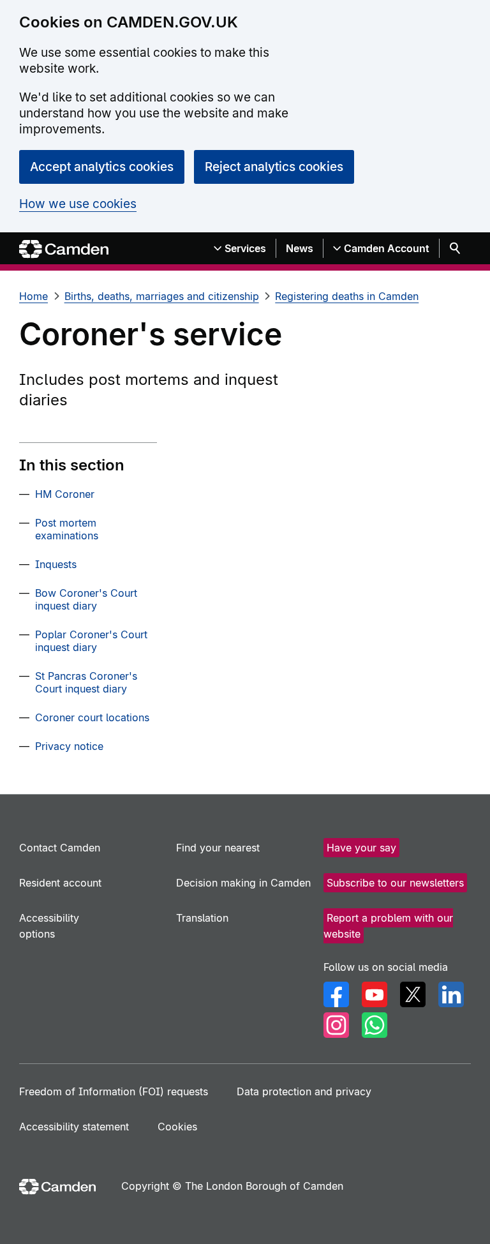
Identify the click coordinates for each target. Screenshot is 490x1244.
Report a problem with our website (388, 925)
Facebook (336, 994)
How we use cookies (78, 204)
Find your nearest (218, 847)
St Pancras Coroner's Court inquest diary (86, 682)
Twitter (413, 994)
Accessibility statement (74, 1126)
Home (33, 296)
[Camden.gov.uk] (63, 249)
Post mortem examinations (66, 529)
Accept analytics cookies (102, 167)
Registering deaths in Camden (347, 296)
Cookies (177, 1126)
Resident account (60, 882)
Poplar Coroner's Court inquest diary (91, 641)
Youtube (374, 994)
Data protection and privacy (304, 1091)
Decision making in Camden (243, 882)
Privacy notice (69, 746)
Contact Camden (59, 847)
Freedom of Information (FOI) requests (113, 1091)
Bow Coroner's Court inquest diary (86, 599)
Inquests (56, 564)
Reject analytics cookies (274, 167)
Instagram (336, 1025)
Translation (202, 917)
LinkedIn (451, 994)
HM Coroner (64, 494)
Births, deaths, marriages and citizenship (161, 296)
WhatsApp (374, 1025)
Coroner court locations (92, 717)
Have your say (361, 847)
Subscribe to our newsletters (395, 882)
